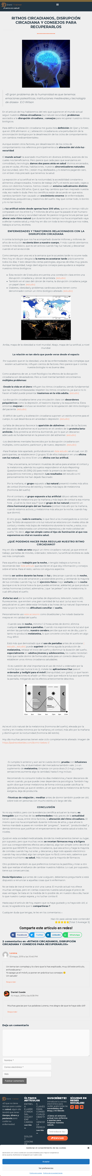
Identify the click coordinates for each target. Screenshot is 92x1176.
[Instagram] (77, 1107)
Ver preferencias (46, 1168)
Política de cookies (36, 1173)
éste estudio (61, 451)
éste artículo (27, 566)
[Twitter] (72, 1107)
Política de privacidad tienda (52, 1173)
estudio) (21, 646)
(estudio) (61, 278)
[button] (88, 1148)
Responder (11, 982)
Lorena (13, 953)
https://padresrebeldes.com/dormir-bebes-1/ (25, 742)
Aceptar (46, 1161)
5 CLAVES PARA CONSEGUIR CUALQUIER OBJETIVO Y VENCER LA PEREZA (42, 1116)
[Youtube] (81, 1107)
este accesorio (32, 614)
